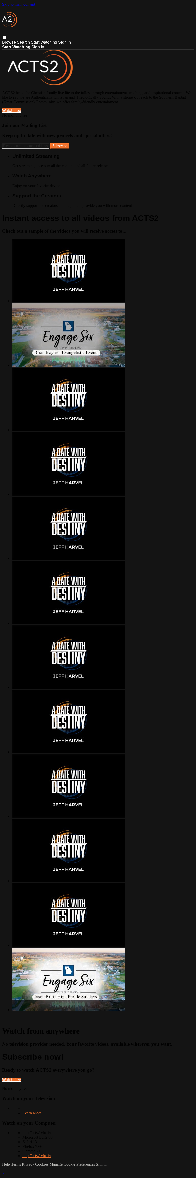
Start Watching (44, 42)
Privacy (28, 1164)
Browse (9, 42)
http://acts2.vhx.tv (36, 1155)
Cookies (42, 1164)
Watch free (11, 110)
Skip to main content (18, 4)
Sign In (37, 47)
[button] (4, 37)
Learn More (32, 1113)
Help (6, 1164)
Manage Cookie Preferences (73, 1164)
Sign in (64, 42)
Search (24, 42)
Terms (16, 1164)
